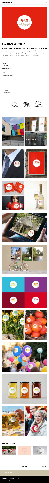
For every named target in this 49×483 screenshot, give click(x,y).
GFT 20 (19, 457)
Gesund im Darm (6, 457)
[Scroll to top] (47, 480)
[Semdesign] (7, 2)
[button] (46, 2)
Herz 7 (34, 457)
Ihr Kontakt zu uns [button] (9, 472)
